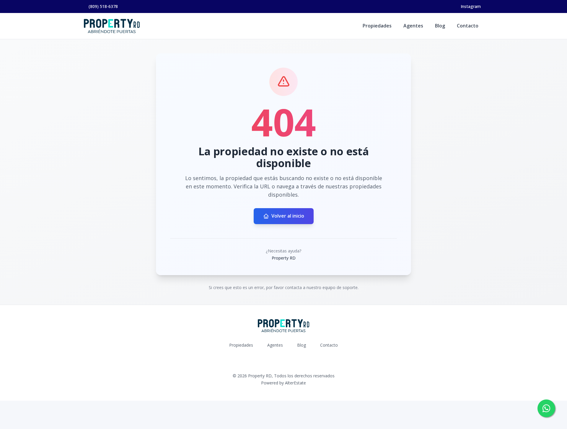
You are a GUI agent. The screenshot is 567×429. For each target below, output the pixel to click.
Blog (440, 25)
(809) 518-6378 (103, 6)
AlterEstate (295, 383)
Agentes (413, 25)
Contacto (467, 25)
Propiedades (377, 25)
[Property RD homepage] (112, 26)
